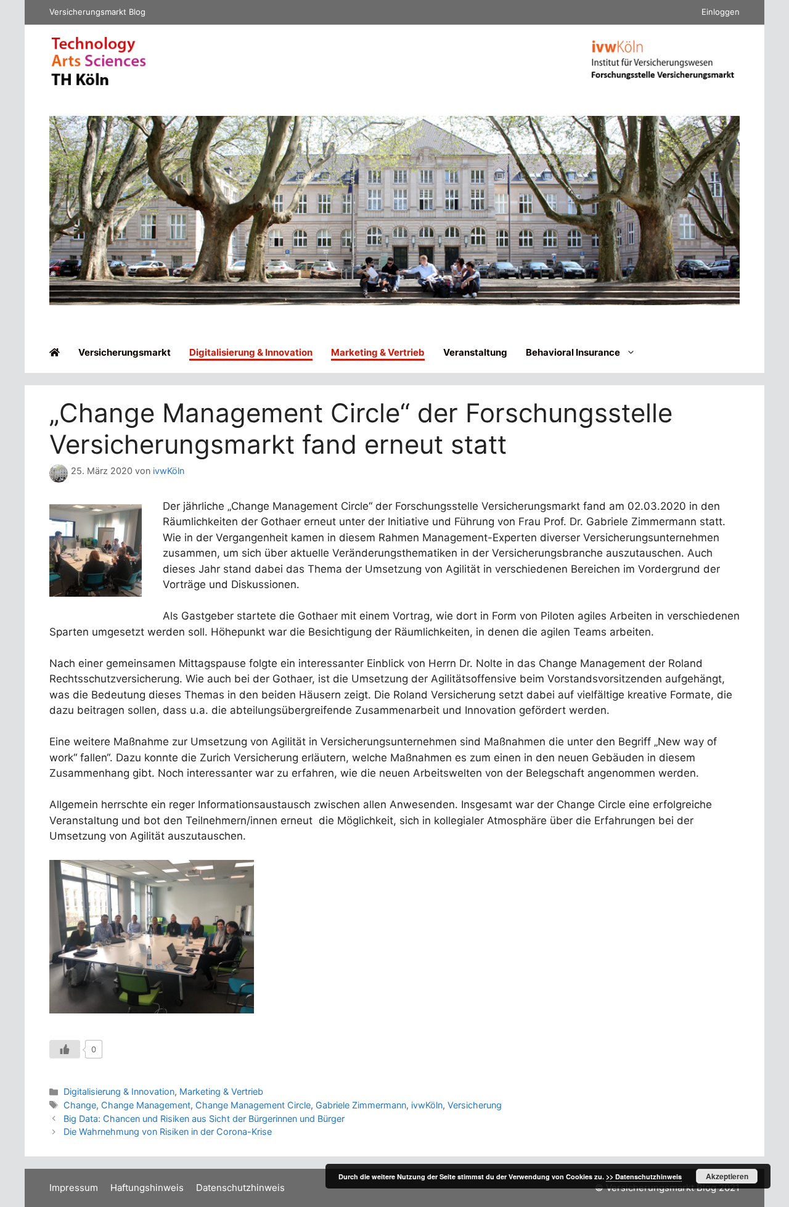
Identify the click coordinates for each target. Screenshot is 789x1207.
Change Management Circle (253, 1105)
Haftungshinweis (147, 1187)
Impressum (73, 1187)
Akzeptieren (727, 1176)
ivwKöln (427, 1105)
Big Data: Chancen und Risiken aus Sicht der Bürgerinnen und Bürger (204, 1118)
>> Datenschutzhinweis (644, 1176)
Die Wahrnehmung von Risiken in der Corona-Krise (167, 1131)
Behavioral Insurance (573, 352)
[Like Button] (64, 1049)
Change (79, 1105)
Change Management (145, 1105)
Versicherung (475, 1105)
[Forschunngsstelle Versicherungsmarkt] (663, 82)
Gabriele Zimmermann (361, 1105)
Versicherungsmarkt (124, 352)
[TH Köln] (98, 82)
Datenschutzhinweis (240, 1187)
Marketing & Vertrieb (378, 352)
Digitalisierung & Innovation (251, 352)
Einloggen (720, 12)
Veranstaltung (475, 352)
